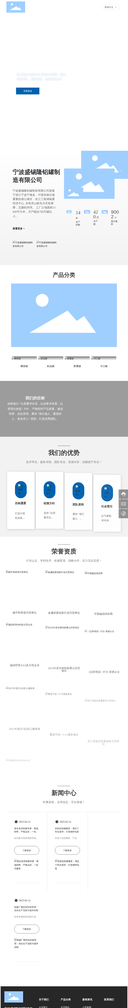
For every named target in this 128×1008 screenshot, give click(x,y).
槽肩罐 (24, 366)
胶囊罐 (77, 366)
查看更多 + (19, 228)
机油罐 (50, 366)
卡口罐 (104, 366)
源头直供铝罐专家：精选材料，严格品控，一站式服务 (26, 843)
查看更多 (27, 91)
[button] (16, 142)
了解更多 (26, 861)
